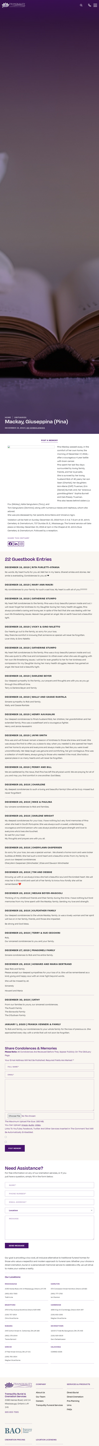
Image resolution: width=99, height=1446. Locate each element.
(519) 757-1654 (11, 1315)
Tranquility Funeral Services (49, 1405)
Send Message (16, 1245)
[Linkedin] (15, 543)
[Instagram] (21, 543)
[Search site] (81, 5)
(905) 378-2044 (11, 1336)
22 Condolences (36, 428)
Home (8, 417)
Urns (69, 1405)
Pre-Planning (73, 1401)
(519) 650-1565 (57, 1315)
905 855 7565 (12, 1412)
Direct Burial (73, 1392)
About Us (40, 1392)
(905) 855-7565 (11, 1294)
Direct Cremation (75, 1397)
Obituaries (20, 417)
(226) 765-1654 (11, 1357)
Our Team (40, 1397)
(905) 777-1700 (57, 1294)
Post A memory (49, 440)
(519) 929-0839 (57, 1336)
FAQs (69, 1409)
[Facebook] (10, 543)
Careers (39, 1401)
